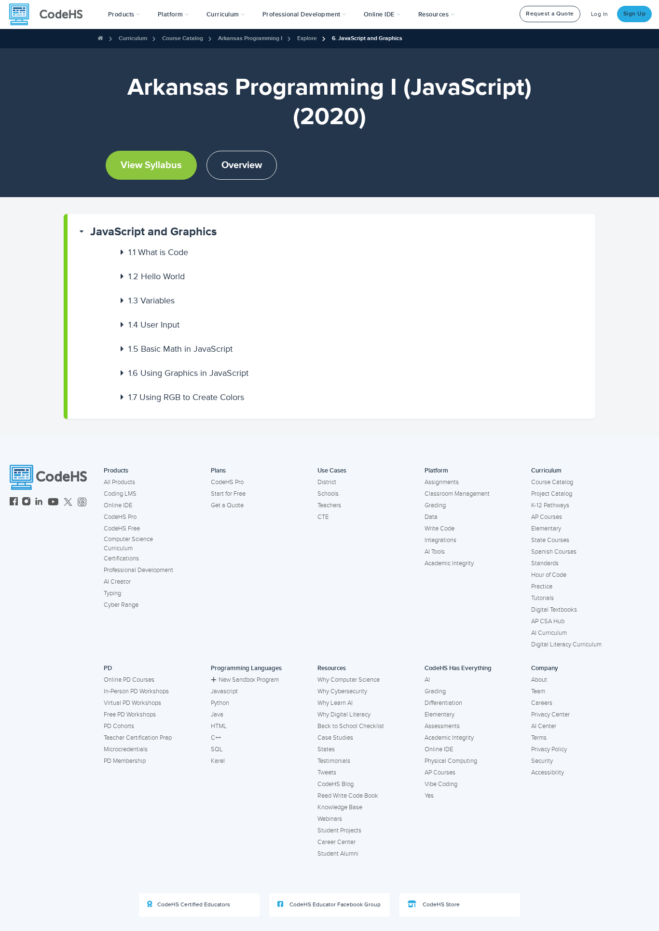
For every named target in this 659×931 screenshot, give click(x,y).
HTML (219, 726)
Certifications (121, 558)
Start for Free (228, 494)
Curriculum (133, 38)
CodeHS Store (440, 904)
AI (427, 680)
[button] (124, 14)
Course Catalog (182, 38)
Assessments (442, 726)
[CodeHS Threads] (82, 502)
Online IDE (118, 505)
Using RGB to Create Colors (186, 397)
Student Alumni (337, 854)
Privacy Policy (549, 749)
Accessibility (547, 772)
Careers (541, 703)
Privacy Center (550, 714)
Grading (435, 505)
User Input (153, 324)
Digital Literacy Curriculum (566, 644)
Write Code (439, 528)
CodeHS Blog (335, 784)
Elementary (546, 528)
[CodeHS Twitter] (68, 502)
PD (108, 668)
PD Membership (125, 761)
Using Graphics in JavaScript (188, 373)
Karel (218, 761)
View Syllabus (151, 165)
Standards (545, 563)
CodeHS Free (122, 528)
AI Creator (117, 582)
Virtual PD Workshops (132, 703)
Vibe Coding (441, 784)
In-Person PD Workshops (136, 691)
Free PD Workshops (130, 714)
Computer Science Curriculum (128, 543)
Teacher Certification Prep (138, 738)
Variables (151, 300)
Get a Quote (227, 505)
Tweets (326, 772)
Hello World (156, 276)
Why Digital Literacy (344, 714)
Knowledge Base (339, 807)
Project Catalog (551, 494)
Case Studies (335, 738)
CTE (323, 517)
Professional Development (138, 570)
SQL (217, 749)
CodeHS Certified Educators (193, 904)
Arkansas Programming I (250, 38)
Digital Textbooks (554, 610)
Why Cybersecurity (342, 691)
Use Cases (331, 470)
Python (220, 703)
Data (431, 517)
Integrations (440, 540)
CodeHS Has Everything (458, 668)
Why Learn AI (335, 703)
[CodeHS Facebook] (14, 502)
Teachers (329, 505)
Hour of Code (548, 575)
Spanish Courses (554, 552)
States (326, 749)
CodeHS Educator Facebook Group (334, 904)
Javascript (224, 691)
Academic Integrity (449, 563)
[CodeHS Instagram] (26, 502)
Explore (307, 38)
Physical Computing (451, 761)
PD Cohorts (119, 726)
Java (217, 714)
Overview (241, 165)
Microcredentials (126, 749)
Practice (541, 586)
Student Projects (339, 830)
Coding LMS (120, 494)
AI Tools (435, 552)
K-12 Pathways (550, 505)
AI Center (543, 726)
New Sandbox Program (249, 680)
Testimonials (333, 761)
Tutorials (542, 598)
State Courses (550, 540)
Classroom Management (457, 494)
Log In (599, 14)
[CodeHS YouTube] (53, 502)
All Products (119, 482)
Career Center (336, 842)
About (539, 680)
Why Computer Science (348, 680)
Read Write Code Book (347, 796)
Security (542, 761)
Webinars (329, 819)
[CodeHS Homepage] (49, 14)
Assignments (442, 482)
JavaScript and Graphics (153, 232)
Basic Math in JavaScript (180, 349)
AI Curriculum (549, 633)
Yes (429, 796)
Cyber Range (121, 605)
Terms (539, 738)
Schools (328, 494)
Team (538, 691)
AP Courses (546, 517)
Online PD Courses (129, 680)
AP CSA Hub (547, 621)
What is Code (158, 252)
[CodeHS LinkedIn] (39, 502)
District (326, 482)
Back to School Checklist (350, 726)
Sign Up (634, 13)
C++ (216, 738)
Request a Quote (550, 13)
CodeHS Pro (120, 517)
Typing (112, 593)
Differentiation (443, 703)
